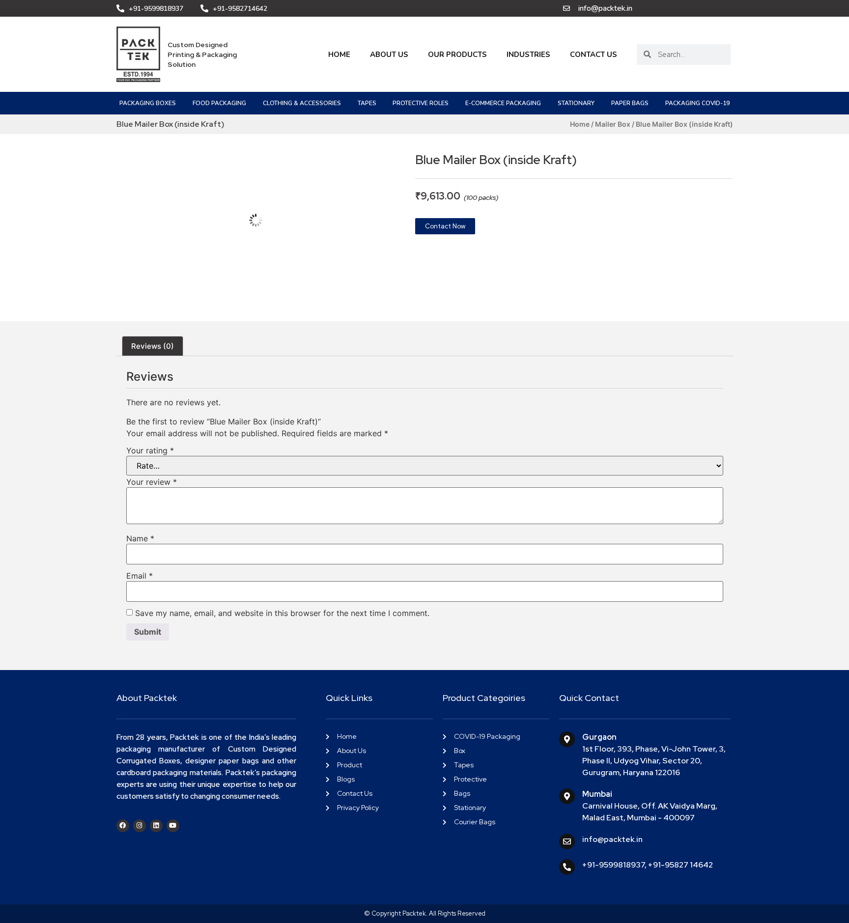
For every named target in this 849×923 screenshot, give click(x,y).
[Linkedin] (156, 825)
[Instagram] (139, 825)
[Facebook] (122, 825)
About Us (389, 54)
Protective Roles (421, 103)
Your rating (150, 450)
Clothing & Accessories (302, 103)
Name (140, 538)
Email (139, 576)
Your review (151, 482)
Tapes (367, 103)
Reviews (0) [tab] (152, 346)
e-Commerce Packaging (503, 103)
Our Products (457, 54)
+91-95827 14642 (680, 865)
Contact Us (593, 54)
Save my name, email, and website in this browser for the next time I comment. (282, 613)
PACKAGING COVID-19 (697, 103)
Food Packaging (219, 103)
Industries (528, 54)
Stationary (576, 103)
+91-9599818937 (613, 865)
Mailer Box (612, 124)
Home (339, 54)
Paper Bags (630, 103)
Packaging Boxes (147, 103)
